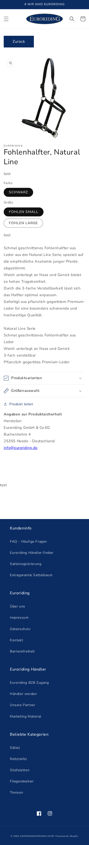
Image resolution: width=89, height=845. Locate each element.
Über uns (17, 606)
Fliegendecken (22, 781)
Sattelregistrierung (25, 564)
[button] (6, 18)
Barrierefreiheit (22, 651)
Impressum (19, 617)
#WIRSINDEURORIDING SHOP (37, 836)
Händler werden (23, 693)
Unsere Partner (22, 705)
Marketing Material (25, 716)
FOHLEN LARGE (23, 223)
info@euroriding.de (21, 447)
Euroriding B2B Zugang (29, 682)
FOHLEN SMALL (23, 211)
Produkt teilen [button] (21, 404)
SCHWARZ (18, 192)
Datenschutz (20, 629)
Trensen (16, 792)
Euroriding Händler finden (31, 552)
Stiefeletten (19, 770)
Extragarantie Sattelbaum (31, 575)
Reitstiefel (18, 759)
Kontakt (16, 640)
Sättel (15, 747)
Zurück (19, 41)
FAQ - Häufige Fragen (28, 541)
